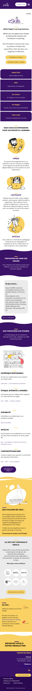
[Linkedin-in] (29, 670)
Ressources (6, 683)
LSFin (6, 461)
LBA (2, 461)
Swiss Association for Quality (11, 620)
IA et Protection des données (17, 383)
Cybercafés (4, 383)
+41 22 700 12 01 (25, 666)
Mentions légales (8, 678)
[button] (29, 4)
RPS (2, 442)
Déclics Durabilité (6, 422)
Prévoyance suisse (6, 444)
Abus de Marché (14, 461)
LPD (2, 401)
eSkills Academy (18, 683)
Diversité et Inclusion (20, 442)
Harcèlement (8, 442)
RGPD (6, 401)
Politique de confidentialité (11, 681)
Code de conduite (15, 401)
